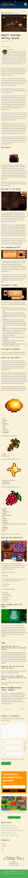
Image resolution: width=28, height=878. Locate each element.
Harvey (19, 106)
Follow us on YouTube (14, 817)
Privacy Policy (14, 863)
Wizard (17, 634)
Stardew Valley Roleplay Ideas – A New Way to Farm (13, 830)
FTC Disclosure (14, 865)
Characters (3, 41)
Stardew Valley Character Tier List (9, 825)
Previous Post (6, 709)
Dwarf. (21, 114)
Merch (2, 848)
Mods (2, 850)
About (3, 46)
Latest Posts (8, 46)
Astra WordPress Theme (14, 875)
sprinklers (16, 82)
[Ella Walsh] (4, 52)
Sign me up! (14, 791)
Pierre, (11, 106)
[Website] (11, 754)
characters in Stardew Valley (15, 123)
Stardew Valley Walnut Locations (8, 832)
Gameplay (3, 845)
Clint (14, 106)
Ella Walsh (11, 49)
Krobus (14, 114)
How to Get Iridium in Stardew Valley (9, 828)
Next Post (23, 709)
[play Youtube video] (14, 803)
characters (11, 128)
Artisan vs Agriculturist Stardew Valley (10, 835)
